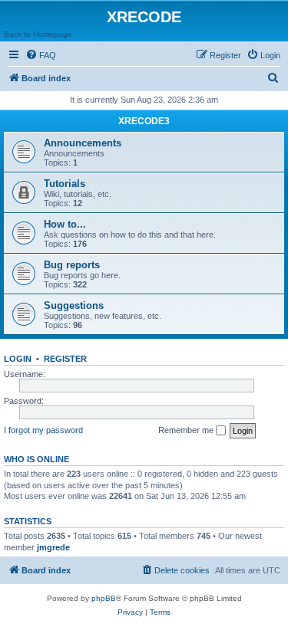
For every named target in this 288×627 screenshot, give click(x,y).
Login (17, 358)
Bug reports (72, 265)
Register (65, 358)
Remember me (187, 430)
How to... (65, 224)
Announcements (82, 143)
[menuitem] (40, 55)
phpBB (103, 598)
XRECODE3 (144, 121)
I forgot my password (43, 430)
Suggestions (74, 305)
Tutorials (64, 183)
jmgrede (53, 547)
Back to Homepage (38, 34)
